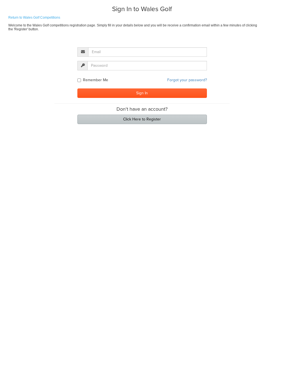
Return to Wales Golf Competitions (34, 17)
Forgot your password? (187, 80)
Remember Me (95, 80)
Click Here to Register (142, 119)
